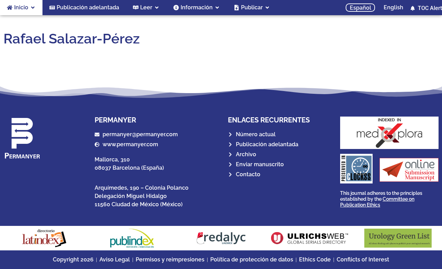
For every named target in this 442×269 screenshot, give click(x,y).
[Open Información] (217, 7)
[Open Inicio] (33, 7)
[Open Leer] (157, 7)
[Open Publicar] (267, 7)
